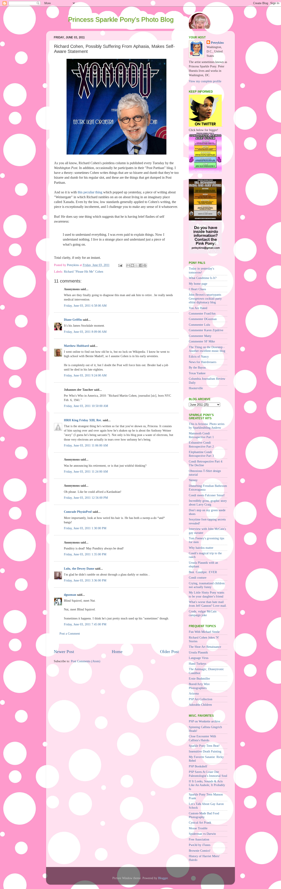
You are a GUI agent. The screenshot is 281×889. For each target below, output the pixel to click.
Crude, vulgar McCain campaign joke (202, 613)
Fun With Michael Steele (204, 631)
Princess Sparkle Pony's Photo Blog (121, 19)
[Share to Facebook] (141, 265)
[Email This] (128, 265)
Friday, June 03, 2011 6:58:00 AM (85, 305)
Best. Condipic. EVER (203, 572)
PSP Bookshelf (198, 766)
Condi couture (197, 577)
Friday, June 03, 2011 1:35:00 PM (85, 554)
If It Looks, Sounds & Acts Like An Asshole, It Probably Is (207, 785)
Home (117, 651)
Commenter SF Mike (202, 341)
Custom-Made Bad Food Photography (204, 815)
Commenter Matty (200, 336)
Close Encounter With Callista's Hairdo (202, 738)
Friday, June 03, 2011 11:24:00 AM (86, 471)
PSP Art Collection (200, 699)
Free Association (199, 839)
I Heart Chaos (197, 289)
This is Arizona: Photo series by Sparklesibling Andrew (206, 425)
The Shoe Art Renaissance (205, 646)
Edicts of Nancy (199, 356)
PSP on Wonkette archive (204, 721)
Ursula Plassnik (198, 652)
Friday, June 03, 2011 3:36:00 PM (85, 580)
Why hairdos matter (201, 547)
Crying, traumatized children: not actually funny (207, 585)
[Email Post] (120, 265)
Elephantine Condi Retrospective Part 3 (201, 453)
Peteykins (217, 42)
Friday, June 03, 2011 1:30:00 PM (85, 528)
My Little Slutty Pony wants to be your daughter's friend (206, 594)
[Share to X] (136, 265)
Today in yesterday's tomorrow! (201, 270)
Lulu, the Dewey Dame (79, 568)
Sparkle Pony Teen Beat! (204, 745)
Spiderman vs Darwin (202, 833)
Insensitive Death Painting (205, 751)
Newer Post (64, 651)
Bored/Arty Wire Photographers (199, 685)
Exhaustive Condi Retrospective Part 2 (201, 444)
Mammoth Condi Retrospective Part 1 (201, 435)
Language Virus (198, 658)
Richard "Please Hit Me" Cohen (83, 271)
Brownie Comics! (200, 850)
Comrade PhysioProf (78, 511)
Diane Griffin (73, 319)
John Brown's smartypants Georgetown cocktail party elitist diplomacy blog (205, 298)
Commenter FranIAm (202, 313)
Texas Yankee (197, 373)
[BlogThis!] (132, 265)
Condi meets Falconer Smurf (207, 495)
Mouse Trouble (198, 828)
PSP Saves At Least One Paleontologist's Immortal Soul (208, 773)
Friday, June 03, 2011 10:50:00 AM (86, 406)
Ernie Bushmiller (199, 678)
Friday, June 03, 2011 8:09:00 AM (85, 331)
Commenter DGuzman (203, 319)
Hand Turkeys (197, 663)
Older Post (169, 651)
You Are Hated (198, 308)
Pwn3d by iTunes (199, 845)
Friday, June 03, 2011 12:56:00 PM (86, 497)
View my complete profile (205, 81)
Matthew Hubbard (76, 345)
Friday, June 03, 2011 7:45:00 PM (85, 624)
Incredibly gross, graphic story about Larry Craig (208, 502)
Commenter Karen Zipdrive (206, 330)
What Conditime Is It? (202, 278)
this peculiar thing (90, 192)
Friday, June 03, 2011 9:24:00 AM (85, 375)
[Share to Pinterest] (145, 265)
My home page (198, 283)
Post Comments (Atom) (85, 661)
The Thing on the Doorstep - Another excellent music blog (207, 349)
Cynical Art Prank (200, 822)
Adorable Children (200, 704)
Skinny (193, 480)
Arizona (194, 693)
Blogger (163, 878)
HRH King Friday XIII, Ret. (83, 420)
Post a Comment (69, 633)
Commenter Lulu (199, 324)
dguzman (70, 594)
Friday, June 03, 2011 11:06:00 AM (86, 445)
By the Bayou (197, 367)
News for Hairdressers (202, 362)
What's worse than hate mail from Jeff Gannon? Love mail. (208, 603)
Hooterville (196, 388)
